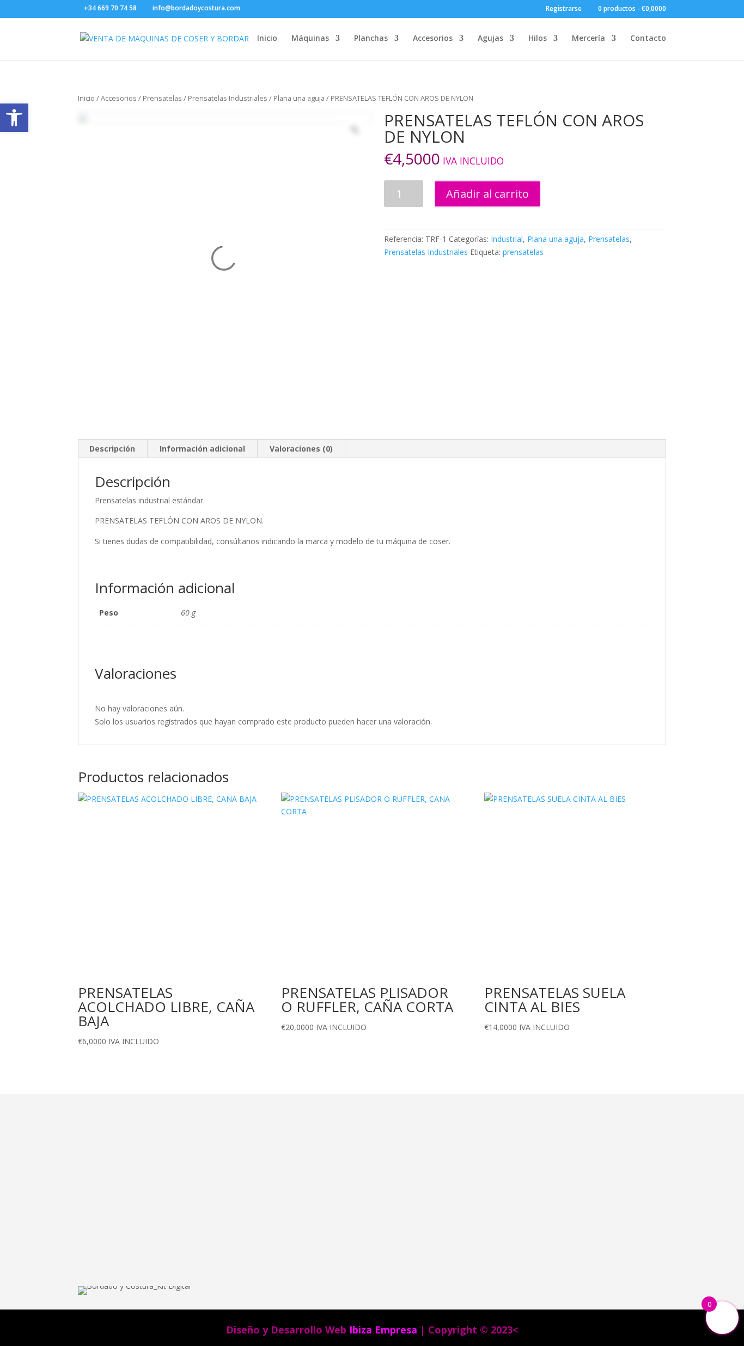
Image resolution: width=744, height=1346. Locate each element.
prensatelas (523, 252)
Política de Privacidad (465, 1237)
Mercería (588, 38)
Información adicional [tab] (202, 448)
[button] (14, 117)
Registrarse (564, 9)
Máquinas (310, 38)
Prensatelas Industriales (227, 98)
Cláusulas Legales (459, 1180)
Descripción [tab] (112, 448)
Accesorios (433, 38)
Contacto (648, 38)
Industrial (507, 239)
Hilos (537, 38)
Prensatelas (162, 98)
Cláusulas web (452, 1166)
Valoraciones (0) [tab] (301, 448)
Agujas (490, 38)
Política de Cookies (461, 1223)
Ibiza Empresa (383, 1329)
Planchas (371, 38)
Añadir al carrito (487, 193)
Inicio (267, 38)
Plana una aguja (299, 98)
